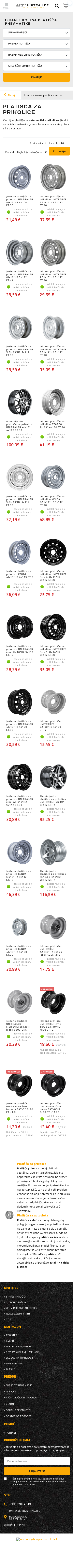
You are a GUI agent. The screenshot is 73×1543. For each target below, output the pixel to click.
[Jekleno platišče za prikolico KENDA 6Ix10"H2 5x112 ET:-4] (19, 852)
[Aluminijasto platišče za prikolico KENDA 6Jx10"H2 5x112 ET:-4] (53, 852)
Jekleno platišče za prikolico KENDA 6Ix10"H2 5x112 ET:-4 (18, 875)
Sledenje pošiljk (16, 1302)
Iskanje (36, 77)
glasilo (10, 1369)
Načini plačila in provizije (21, 1397)
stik (8, 1319)
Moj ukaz (11, 1288)
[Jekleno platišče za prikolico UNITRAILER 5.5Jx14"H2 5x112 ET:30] (53, 178)
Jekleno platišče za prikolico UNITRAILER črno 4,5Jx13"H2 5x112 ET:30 (53, 576)
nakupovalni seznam (18, 1346)
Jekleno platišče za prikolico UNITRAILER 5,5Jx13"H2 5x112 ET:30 (19, 501)
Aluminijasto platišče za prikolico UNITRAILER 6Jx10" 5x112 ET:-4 (53, 800)
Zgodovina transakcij (19, 1358)
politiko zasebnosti (18, 1410)
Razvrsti (10, 152)
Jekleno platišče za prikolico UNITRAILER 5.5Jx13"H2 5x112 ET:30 (19, 351)
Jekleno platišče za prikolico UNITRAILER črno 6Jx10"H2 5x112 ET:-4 (19, 651)
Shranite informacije (19, 1385)
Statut (10, 1404)
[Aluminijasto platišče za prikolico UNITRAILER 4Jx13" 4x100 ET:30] (19, 403)
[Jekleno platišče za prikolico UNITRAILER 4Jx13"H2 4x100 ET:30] (19, 178)
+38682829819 (20, 1504)
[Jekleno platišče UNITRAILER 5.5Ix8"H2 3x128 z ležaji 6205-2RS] (19, 1002)
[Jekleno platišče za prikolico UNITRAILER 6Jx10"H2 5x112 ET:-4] (19, 253)
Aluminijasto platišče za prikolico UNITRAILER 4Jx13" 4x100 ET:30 (19, 426)
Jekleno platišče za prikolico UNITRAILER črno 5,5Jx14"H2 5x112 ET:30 (53, 651)
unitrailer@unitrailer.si (25, 1511)
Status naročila (16, 1297)
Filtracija (59, 151)
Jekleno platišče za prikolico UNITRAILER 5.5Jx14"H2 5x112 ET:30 (53, 201)
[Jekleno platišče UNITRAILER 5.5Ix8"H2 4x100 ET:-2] (53, 702)
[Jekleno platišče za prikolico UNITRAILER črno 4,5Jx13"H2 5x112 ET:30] (53, 552)
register (11, 1335)
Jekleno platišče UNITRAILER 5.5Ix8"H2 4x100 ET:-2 (50, 726)
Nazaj (11, 95)
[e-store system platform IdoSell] (36, 1539)
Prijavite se (37, 1471)
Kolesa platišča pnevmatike (50, 95)
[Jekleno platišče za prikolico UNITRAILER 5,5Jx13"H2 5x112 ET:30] (19, 478)
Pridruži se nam (17, 1440)
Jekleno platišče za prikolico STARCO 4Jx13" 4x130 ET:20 (52, 424)
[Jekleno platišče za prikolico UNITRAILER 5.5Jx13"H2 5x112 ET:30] (19, 328)
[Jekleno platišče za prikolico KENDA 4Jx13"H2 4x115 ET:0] (19, 552)
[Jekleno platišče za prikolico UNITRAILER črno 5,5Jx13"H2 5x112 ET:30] (19, 777)
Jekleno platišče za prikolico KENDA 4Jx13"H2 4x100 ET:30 (18, 950)
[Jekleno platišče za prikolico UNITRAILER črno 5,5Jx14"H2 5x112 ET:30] (53, 627)
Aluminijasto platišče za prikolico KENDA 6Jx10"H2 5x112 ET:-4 (53, 875)
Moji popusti (14, 1363)
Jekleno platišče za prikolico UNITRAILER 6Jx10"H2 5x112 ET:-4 (19, 276)
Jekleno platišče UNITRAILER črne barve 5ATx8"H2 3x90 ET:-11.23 (50, 1108)
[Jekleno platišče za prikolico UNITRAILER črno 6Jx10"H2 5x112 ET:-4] (19, 627)
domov (28, 95)
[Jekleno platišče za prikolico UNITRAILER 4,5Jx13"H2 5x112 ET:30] (53, 253)
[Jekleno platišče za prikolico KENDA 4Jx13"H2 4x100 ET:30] (19, 927)
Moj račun (12, 1327)
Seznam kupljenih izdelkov (22, 1352)
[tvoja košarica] (66, 6)
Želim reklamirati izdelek (21, 1308)
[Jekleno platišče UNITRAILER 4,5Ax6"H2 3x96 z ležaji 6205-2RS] (53, 927)
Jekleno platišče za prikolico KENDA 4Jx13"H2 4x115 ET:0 (19, 574)
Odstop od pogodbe (18, 1416)
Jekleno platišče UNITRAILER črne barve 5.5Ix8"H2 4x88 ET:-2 (50, 1025)
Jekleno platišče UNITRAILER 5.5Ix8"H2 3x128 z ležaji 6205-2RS (18, 1025)
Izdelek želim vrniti (18, 1313)
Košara (10, 1341)
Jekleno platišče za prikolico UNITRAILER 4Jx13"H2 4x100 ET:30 (19, 201)
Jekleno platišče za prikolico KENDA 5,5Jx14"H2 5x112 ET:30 (52, 501)
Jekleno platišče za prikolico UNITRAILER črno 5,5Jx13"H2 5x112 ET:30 (19, 800)
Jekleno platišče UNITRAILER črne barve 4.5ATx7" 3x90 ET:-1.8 (19, 1108)
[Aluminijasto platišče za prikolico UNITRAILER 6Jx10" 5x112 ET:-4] (53, 777)
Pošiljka (11, 1391)
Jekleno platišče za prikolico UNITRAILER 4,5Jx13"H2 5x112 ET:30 (53, 276)
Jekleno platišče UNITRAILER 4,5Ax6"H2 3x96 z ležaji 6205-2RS (51, 950)
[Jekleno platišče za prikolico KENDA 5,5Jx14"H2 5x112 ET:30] (53, 478)
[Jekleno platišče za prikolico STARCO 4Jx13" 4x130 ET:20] (53, 403)
